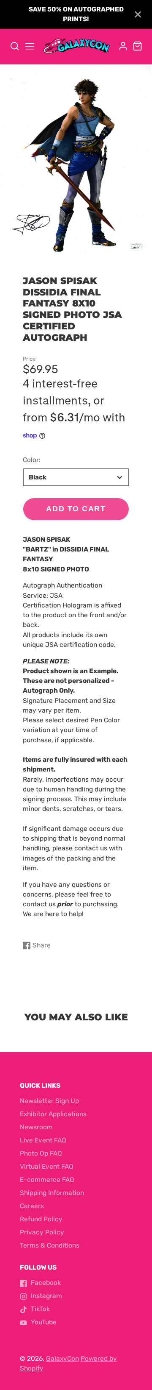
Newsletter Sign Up (49, 1101)
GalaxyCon (62, 1358)
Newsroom (36, 1127)
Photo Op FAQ (41, 1153)
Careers (32, 1206)
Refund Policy (41, 1219)
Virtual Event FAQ (46, 1166)
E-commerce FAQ (47, 1180)
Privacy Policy (42, 1232)
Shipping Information (52, 1193)
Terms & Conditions (49, 1245)
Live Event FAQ (43, 1140)
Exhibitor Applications (53, 1114)
